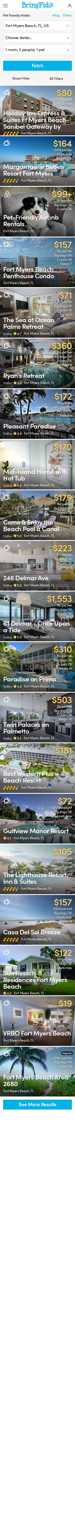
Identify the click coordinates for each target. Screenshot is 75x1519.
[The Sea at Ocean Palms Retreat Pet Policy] (37, 313)
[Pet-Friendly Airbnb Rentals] (37, 212)
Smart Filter (20, 78)
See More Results (37, 1104)
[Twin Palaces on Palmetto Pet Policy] (37, 717)
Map (56, 15)
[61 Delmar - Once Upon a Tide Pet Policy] (37, 616)
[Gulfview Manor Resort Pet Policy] (37, 819)
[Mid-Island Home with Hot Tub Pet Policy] (37, 464)
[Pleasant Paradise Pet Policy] (37, 414)
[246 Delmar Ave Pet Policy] (37, 566)
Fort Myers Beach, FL (36, 133)
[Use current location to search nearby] (67, 26)
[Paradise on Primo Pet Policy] (37, 667)
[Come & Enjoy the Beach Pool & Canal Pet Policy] (37, 515)
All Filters (56, 79)
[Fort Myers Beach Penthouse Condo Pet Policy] (37, 262)
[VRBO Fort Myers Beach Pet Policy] (37, 1021)
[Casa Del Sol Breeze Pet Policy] (37, 920)
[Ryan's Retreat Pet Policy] (37, 363)
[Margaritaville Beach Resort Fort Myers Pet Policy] (37, 161)
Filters (67, 15)
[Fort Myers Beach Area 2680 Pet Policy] (37, 1071)
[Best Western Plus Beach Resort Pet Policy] (37, 768)
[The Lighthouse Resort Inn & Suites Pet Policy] (37, 869)
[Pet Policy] (6, 92)
